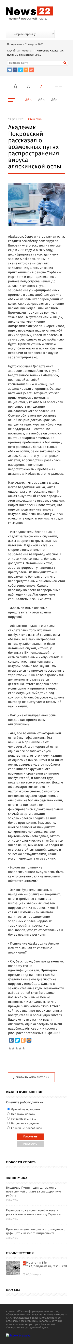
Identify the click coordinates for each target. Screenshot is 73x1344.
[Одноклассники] (23, 1040)
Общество (35, 119)
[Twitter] (17, 1040)
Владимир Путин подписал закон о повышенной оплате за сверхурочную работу (33, 1192)
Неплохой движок (22, 1114)
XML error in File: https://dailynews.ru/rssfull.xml (45, 1264)
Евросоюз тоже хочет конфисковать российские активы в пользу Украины (33, 1212)
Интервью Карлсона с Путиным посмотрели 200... (35, 53)
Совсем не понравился (26, 1128)
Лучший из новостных (25, 1109)
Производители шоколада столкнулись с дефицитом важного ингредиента (35, 1231)
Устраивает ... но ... (23, 1119)
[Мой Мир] (29, 1040)
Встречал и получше (24, 1123)
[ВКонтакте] (11, 1040)
